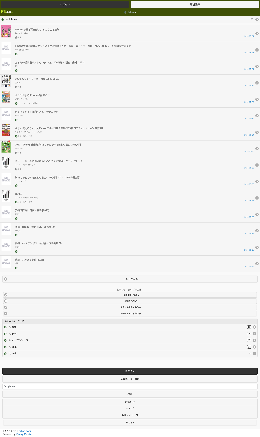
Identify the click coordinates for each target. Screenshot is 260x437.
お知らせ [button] (130, 402)
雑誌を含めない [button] (131, 301)
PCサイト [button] (130, 423)
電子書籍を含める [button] (131, 295)
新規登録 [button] (195, 4)
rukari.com (25, 431)
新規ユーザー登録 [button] (130, 379)
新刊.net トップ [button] (130, 415)
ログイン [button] (65, 4)
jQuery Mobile (24, 434)
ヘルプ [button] (130, 408)
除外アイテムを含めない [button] (131, 313)
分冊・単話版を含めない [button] (131, 307)
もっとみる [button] (132, 279)
